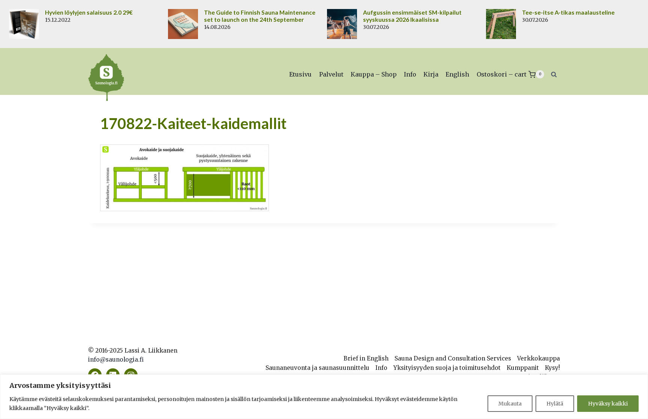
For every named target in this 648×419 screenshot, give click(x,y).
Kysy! (552, 367)
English (457, 74)
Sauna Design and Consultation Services (452, 358)
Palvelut (331, 74)
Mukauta (510, 403)
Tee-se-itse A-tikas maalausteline (568, 12)
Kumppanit (523, 367)
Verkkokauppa (538, 358)
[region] (324, 396)
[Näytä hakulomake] (554, 74)
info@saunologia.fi (116, 359)
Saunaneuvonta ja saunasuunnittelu (317, 367)
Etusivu (300, 74)
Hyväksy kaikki (608, 403)
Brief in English (366, 358)
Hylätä (554, 403)
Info (410, 74)
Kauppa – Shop (374, 74)
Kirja (430, 74)
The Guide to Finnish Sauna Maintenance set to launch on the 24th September (259, 16)
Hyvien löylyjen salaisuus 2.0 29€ (89, 12)
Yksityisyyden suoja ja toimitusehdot (447, 367)
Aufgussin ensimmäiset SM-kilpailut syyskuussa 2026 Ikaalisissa (412, 16)
